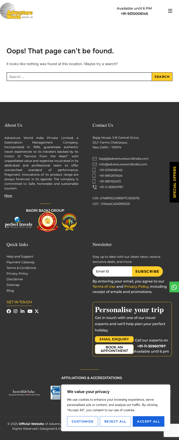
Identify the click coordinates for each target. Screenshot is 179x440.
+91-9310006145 (134, 14)
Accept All (148, 421)
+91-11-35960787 (151, 346)
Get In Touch (19, 302)
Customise (83, 421)
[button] (170, 11)
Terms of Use (104, 286)
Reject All (115, 421)
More (8, 196)
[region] (115, 408)
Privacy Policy (136, 286)
